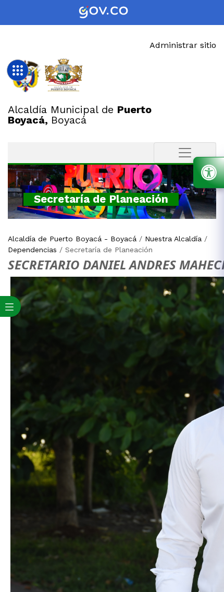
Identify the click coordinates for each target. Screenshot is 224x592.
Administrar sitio (183, 45)
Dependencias (32, 249)
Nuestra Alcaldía (173, 239)
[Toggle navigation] (185, 152)
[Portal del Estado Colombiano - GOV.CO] (112, 12)
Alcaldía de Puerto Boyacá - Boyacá (72, 239)
